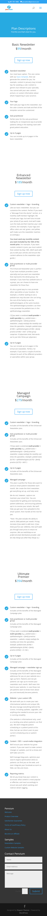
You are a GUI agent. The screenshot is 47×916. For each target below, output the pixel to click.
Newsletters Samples (13, 843)
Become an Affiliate (12, 834)
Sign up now (23, 60)
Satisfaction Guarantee (13, 821)
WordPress (23, 913)
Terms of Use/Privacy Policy (15, 825)
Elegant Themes (23, 910)
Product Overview (11, 816)
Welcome (8, 812)
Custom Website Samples (14, 847)
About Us (8, 829)
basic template (22, 77)
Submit (36, 891)
